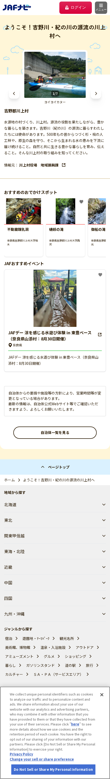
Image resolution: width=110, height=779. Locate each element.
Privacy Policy (21, 754)
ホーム (9, 479)
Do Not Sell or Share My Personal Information (53, 769)
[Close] (101, 694)
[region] (55, 733)
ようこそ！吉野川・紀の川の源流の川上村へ (59, 479)
